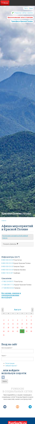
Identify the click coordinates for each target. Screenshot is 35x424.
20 (17, 327)
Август (17, 309)
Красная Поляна (16, 213)
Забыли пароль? (11, 366)
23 (31, 327)
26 (13, 331)
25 (8, 331)
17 (3, 327)
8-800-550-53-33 (7, 266)
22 (26, 327)
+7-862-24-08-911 (7, 281)
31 (3, 335)
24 (3, 331)
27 (17, 331)
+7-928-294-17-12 (7, 285)
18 (8, 327)
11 (8, 323)
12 (13, 323)
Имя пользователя (6, 348)
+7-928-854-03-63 (7, 288)
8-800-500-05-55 (7, 260)
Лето (26, 8)
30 (31, 331)
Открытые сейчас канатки (23, 13)
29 (26, 331)
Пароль (3, 355)
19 (13, 327)
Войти (5, 381)
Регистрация (9, 363)
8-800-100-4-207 (7, 273)
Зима (31, 8)
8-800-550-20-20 (7, 263)
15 (26, 323)
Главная (3, 220)
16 (31, 323)
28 (22, 331)
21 (22, 327)
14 (22, 323)
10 (3, 323)
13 (17, 323)
